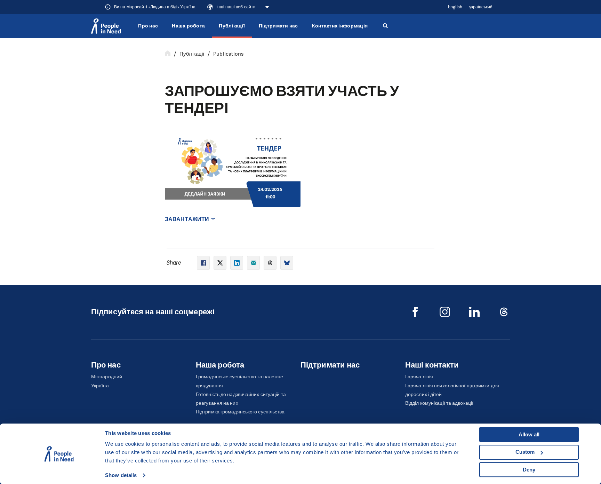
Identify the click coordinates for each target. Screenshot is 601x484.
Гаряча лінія (419, 376)
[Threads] (504, 312)
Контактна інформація (340, 26)
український (480, 7)
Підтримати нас (278, 26)
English (455, 7)
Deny (529, 470)
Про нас (148, 26)
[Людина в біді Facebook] (415, 312)
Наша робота (188, 26)
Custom (525, 452)
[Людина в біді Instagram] (445, 312)
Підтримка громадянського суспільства (240, 412)
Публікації (232, 26)
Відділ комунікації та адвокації (439, 403)
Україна (100, 385)
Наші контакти (432, 365)
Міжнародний (106, 376)
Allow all (529, 434)
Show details (121, 475)
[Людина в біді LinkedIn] (474, 312)
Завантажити (187, 219)
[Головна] (167, 53)
